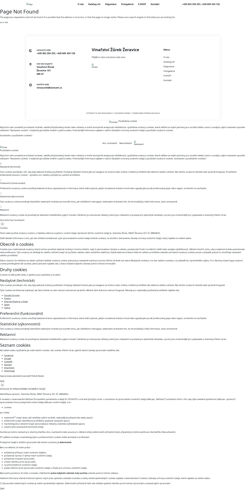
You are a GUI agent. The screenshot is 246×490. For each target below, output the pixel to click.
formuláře (110, 263)
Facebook (8, 355)
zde (56, 263)
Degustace (110, 4)
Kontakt (155, 4)
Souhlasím (19, 220)
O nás (81, 4)
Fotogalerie (127, 4)
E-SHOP (142, 4)
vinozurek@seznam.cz (49, 87)
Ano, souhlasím (109, 143)
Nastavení (139, 144)
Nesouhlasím (125, 143)
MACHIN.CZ (155, 113)
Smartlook (9, 367)
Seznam (8, 364)
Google (7, 358)
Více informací (7, 220)
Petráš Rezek (37, 376)
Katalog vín (94, 4)
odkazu (114, 473)
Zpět (2, 381)
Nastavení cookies (122, 113)
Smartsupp (9, 370)
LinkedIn (8, 361)
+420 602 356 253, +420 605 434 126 (201, 4)
